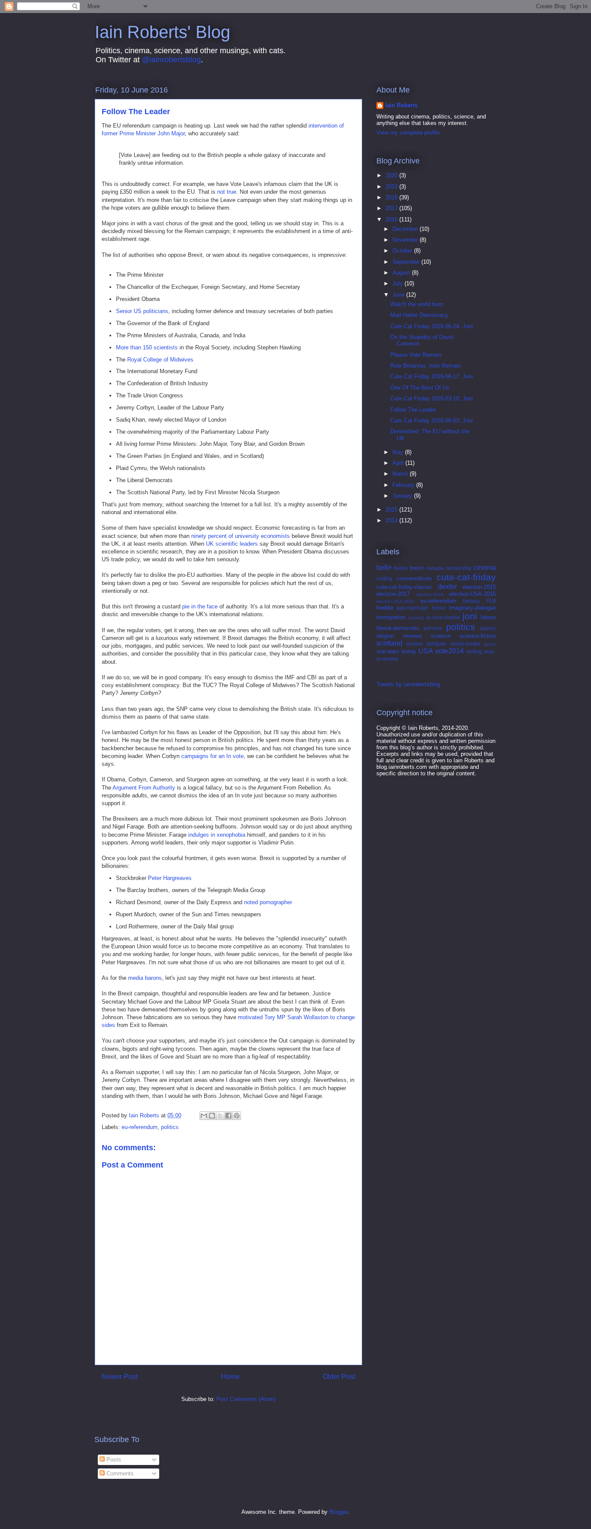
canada (435, 568)
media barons (145, 978)
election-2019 (429, 594)
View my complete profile (408, 132)
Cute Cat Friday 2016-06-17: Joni (431, 376)
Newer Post (120, 1376)
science (440, 636)
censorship (459, 568)
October (403, 250)
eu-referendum (139, 1127)
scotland (389, 643)
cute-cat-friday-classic (404, 587)
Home (230, 1376)
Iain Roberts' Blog (162, 32)
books (401, 568)
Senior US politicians (142, 311)
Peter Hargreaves (170, 878)
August (402, 272)
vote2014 (449, 651)
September (406, 262)
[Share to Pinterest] (236, 1115)
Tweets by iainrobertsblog (408, 684)
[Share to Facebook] (228, 1115)
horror (439, 608)
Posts (113, 1459)
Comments (119, 1473)
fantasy (471, 601)
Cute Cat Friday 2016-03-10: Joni (431, 398)
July (398, 283)
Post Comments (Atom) (246, 1399)
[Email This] (203, 1115)
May (398, 452)
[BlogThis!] (212, 1115)
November (406, 240)
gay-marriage (412, 608)
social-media (465, 643)
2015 (392, 509)
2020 (392, 175)
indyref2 (416, 617)
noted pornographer (268, 902)
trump (408, 651)
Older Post (339, 1376)
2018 (392, 197)
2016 (392, 219)
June (399, 294)
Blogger (338, 1512)
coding (384, 578)
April (398, 463)
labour (488, 617)
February (404, 485)
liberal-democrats (397, 628)
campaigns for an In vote (212, 756)
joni (470, 616)
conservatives (414, 578)
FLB (491, 601)
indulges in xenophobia (216, 835)
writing (474, 651)
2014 (392, 520)
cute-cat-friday (466, 577)
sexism (414, 643)
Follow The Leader (413, 409)
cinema (484, 567)
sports (490, 644)
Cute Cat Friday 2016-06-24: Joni (431, 326)
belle (384, 567)
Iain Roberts (401, 105)
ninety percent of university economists (240, 536)
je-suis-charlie (443, 617)
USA (425, 651)
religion (385, 636)
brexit (417, 568)
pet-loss (433, 628)
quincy (488, 628)
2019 (392, 186)
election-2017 (393, 594)
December (406, 229)
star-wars (387, 651)
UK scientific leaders (232, 544)
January (403, 496)
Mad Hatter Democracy (419, 315)
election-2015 (479, 587)
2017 (392, 208)
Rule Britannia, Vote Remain (425, 365)
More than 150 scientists (147, 347)
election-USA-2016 (472, 594)
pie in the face (200, 606)
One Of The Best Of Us (420, 387)
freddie (384, 608)
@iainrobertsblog (171, 59)
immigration (390, 617)
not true (226, 192)
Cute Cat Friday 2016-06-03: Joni (431, 420)
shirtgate (436, 643)
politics (170, 1127)
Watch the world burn (416, 304)
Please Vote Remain (415, 355)
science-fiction (477, 636)
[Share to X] (220, 1115)
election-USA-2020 (395, 601)
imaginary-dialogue (472, 608)
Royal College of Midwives (160, 359)
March (401, 473)
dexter (447, 586)
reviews (412, 636)
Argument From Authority (143, 787)
